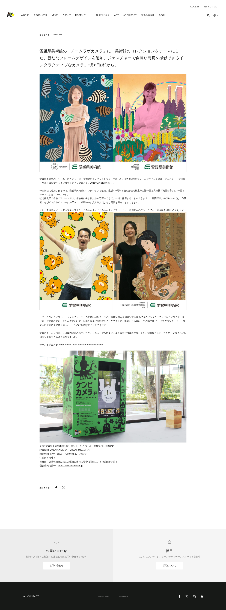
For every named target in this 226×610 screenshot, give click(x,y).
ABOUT (67, 15)
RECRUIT (80, 15)
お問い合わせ (56, 565)
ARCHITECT (129, 15)
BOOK (162, 15)
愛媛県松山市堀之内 (104, 446)
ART (116, 15)
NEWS (55, 15)
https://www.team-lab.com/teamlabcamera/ (81, 344)
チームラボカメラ (67, 179)
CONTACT (213, 6)
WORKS (25, 15)
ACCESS (195, 6)
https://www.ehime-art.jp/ (70, 465)
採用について (169, 565)
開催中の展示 (103, 15)
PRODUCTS (40, 15)
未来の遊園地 (147, 15)
